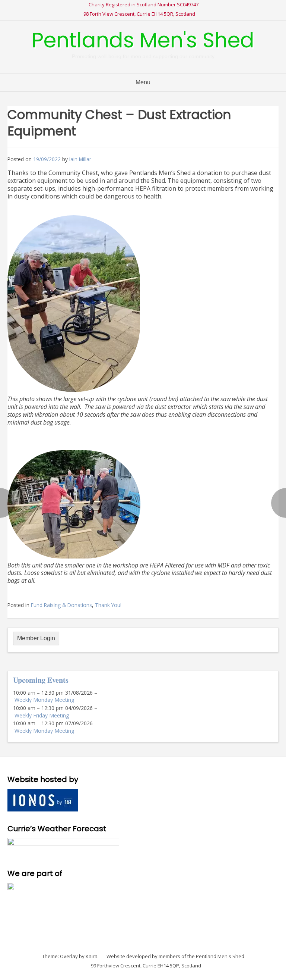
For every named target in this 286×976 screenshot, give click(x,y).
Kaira (92, 956)
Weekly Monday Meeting (44, 699)
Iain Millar (80, 159)
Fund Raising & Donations (61, 605)
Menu (143, 82)
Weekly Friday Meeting (42, 715)
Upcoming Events (41, 680)
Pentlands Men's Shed (143, 40)
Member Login (36, 638)
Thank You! (108, 605)
